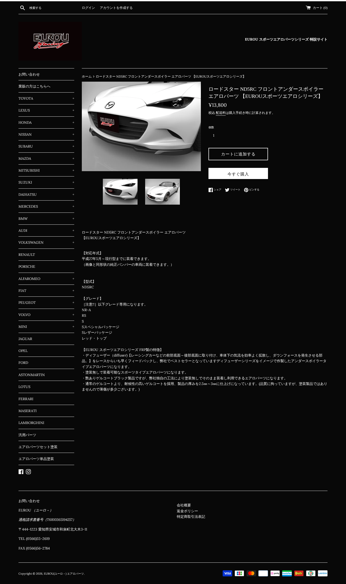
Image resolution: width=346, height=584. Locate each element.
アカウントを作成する (116, 8)
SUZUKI (46, 182)
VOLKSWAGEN (46, 242)
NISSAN (46, 134)
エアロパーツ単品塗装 (36, 458)
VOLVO (46, 314)
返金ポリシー (187, 511)
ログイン (88, 8)
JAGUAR (25, 339)
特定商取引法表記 (191, 516)
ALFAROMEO (46, 278)
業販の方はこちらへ (34, 86)
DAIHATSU (46, 194)
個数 (211, 127)
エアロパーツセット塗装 (37, 447)
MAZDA (46, 158)
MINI (46, 326)
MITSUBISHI (46, 170)
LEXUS (46, 110)
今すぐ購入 (238, 173)
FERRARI (25, 399)
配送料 (221, 113)
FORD (23, 362)
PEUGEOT (46, 302)
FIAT (46, 290)
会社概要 (184, 505)
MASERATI (27, 411)
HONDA (46, 122)
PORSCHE (26, 266)
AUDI (46, 230)
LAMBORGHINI (31, 422)
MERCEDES (46, 206)
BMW (46, 218)
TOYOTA (46, 98)
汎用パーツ (27, 435)
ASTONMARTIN (31, 375)
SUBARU (46, 146)
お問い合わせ (29, 74)
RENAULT (26, 254)
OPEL (23, 350)
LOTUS (24, 386)
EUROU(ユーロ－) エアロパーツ (64, 573)
